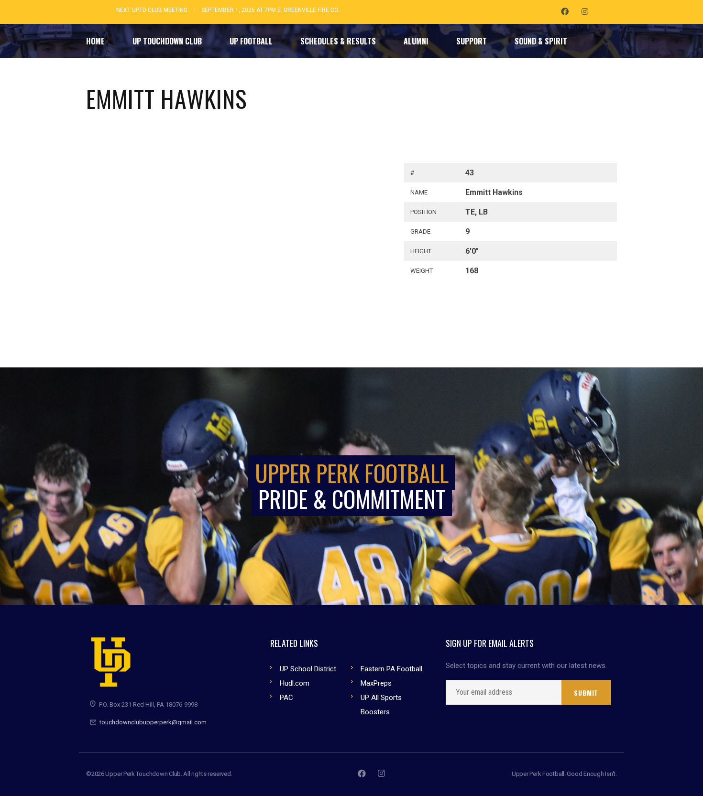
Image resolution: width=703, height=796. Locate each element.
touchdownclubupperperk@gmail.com (153, 722)
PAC (286, 697)
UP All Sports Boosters (381, 704)
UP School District (308, 669)
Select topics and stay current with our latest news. (526, 666)
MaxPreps (376, 683)
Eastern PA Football (391, 669)
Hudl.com (294, 683)
